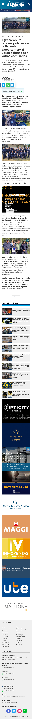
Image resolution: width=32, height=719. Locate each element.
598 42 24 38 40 (8, 686)
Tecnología (19, 635)
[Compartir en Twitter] (3, 85)
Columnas (5, 635)
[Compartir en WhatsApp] (8, 85)
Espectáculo (5, 644)
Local (3, 627)
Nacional (18, 627)
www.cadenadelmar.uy (10, 702)
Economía (19, 644)
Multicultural (5, 642)
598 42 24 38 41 (8, 688)
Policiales (19, 631)
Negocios (5, 637)
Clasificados (5, 646)
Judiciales (5, 633)
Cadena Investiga (21, 629)
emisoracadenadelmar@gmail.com (14, 697)
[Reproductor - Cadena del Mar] (16, 10)
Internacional (6, 629)
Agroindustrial (20, 637)
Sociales (18, 638)
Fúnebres (19, 640)
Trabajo (4, 640)
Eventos (4, 638)
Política (18, 633)
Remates (19, 642)
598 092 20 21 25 (8, 667)
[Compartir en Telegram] (12, 85)
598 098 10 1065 (8, 673)
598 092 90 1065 (8, 691)
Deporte (4, 631)
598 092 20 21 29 (8, 680)
